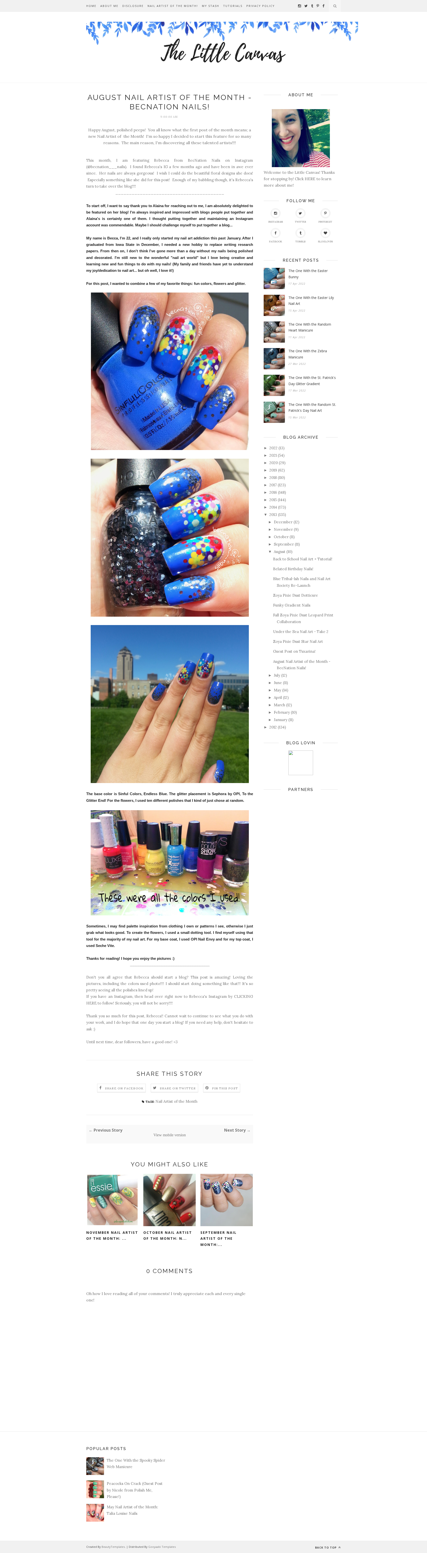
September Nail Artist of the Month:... (218, 1238)
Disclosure (133, 6)
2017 (273, 485)
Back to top (326, 1547)
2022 (273, 448)
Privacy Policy (260, 6)
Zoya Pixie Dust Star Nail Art (298, 641)
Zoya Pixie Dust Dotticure (295, 595)
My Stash (210, 6)
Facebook (275, 241)
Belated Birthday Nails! (293, 569)
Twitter (300, 221)
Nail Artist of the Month (176, 1101)
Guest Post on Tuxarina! (294, 651)
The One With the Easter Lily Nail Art (311, 300)
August (279, 551)
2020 (273, 462)
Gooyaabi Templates (162, 1547)
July (277, 675)
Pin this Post (225, 1088)
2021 (273, 455)
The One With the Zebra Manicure (307, 354)
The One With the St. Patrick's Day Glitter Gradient (312, 380)
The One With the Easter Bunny (308, 273)
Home (91, 6)
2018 (273, 477)
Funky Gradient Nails (291, 605)
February (282, 712)
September (284, 544)
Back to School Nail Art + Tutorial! (302, 559)
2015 (273, 499)
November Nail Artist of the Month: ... (112, 1235)
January (280, 719)
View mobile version (169, 1135)
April (278, 697)
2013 (273, 514)
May (277, 690)
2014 (273, 507)
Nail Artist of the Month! (173, 6)
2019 (273, 470)
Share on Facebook (124, 1088)
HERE (310, 178)
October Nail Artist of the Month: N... (167, 1235)
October (281, 536)
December (283, 522)
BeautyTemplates (113, 1547)
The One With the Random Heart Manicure (309, 327)
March (279, 705)
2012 (273, 727)
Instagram (275, 221)
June (278, 682)
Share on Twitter (178, 1088)
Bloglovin (325, 241)
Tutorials (232, 6)
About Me (109, 6)
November (283, 529)
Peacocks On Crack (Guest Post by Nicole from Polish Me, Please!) (135, 1490)
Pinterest (325, 221)
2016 (273, 492)
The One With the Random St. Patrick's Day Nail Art (312, 407)
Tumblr (300, 241)
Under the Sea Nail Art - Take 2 (300, 631)
